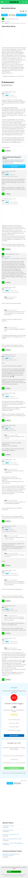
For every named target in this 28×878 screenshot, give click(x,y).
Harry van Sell (7, 289)
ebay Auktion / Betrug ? (8, 830)
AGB (16, 874)
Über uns (12, 874)
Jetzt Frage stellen (14, 735)
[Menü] (2, 2)
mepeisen (6, 172)
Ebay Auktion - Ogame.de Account (11, 834)
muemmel (6, 200)
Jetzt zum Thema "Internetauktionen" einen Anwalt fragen (14, 166)
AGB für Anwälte (21, 874)
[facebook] (23, 11)
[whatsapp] (26, 11)
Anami (5, 639)
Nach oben (23, 780)
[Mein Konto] (26, 2)
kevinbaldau (7, 21)
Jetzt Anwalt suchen (14, 768)
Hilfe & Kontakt (5, 874)
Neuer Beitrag (12, 14)
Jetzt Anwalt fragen (21, 14)
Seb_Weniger (7, 427)
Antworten (4, 14)
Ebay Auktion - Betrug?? (8, 825)
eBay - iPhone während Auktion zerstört (12, 838)
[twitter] (21, 11)
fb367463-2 (7, 93)
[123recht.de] (14, 2)
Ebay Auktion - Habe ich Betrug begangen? (13, 843)
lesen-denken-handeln (9, 356)
